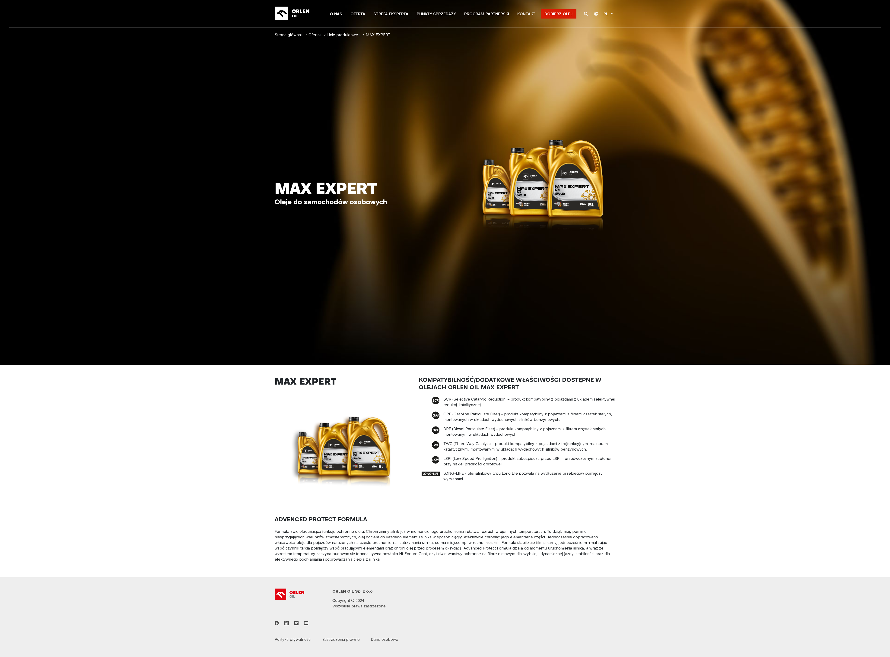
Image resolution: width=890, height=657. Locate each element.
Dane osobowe (384, 639)
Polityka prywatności (293, 639)
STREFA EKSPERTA (390, 14)
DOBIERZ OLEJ (558, 14)
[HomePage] (298, 14)
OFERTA (357, 14)
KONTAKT (526, 14)
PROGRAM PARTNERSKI (486, 14)
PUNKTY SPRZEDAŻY (436, 14)
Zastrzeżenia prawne (341, 639)
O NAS (336, 14)
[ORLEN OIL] (290, 593)
